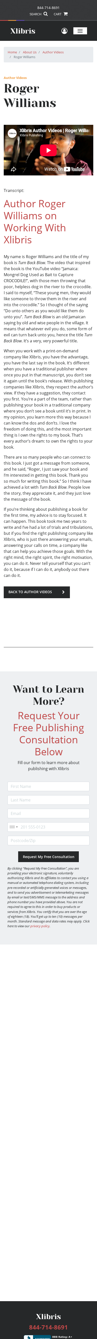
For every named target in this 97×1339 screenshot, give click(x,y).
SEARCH (36, 14)
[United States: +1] (13, 827)
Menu (80, 31)
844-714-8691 (48, 7)
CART (58, 14)
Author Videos (53, 52)
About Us (30, 52)
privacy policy (39, 926)
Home (12, 52)
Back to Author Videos (30, 591)
